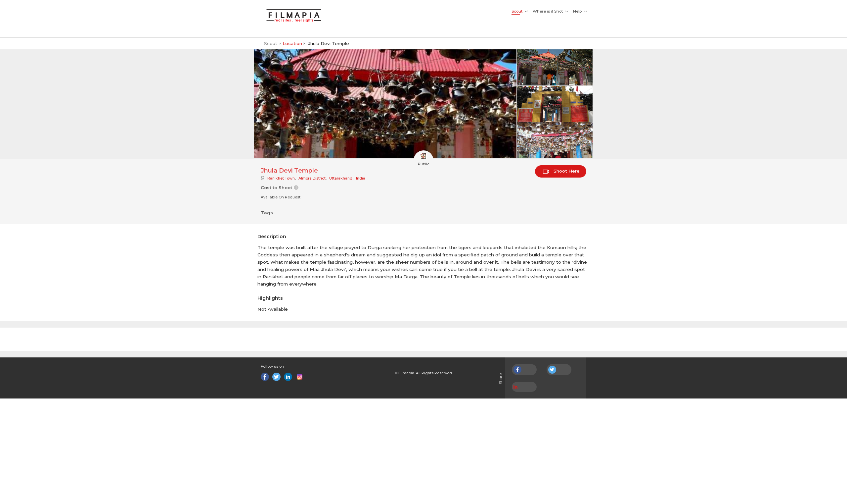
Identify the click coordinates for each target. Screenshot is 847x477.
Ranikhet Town (281, 178)
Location (292, 43)
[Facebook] (265, 377)
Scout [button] (517, 11)
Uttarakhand (340, 178)
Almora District (312, 178)
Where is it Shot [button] (548, 11)
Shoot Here (566, 171)
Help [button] (577, 11)
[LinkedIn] (288, 377)
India (360, 178)
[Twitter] (276, 377)
